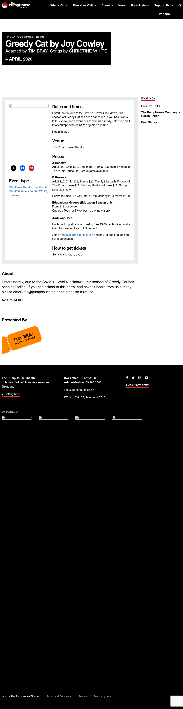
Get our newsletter (137, 385)
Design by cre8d (103, 696)
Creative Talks (150, 106)
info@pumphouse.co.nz (79, 390)
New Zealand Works (34, 191)
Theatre (14, 195)
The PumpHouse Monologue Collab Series (160, 114)
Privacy (83, 696)
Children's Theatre (20, 187)
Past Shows (149, 122)
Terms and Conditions (59, 696)
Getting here (12, 394)
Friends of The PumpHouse (75, 235)
